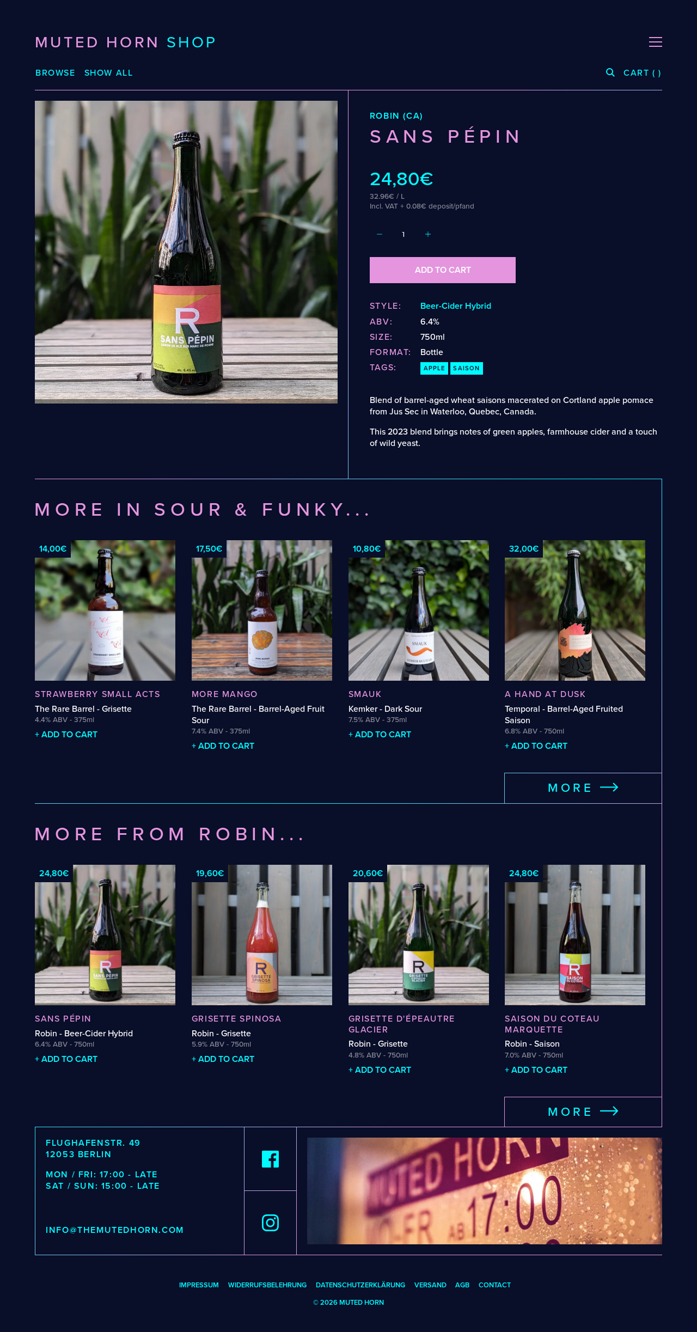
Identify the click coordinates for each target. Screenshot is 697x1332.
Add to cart (443, 270)
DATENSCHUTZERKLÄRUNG (360, 1285)
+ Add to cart (66, 734)
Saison (466, 368)
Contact (495, 1285)
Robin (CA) (396, 116)
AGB (462, 1285)
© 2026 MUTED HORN (348, 1302)
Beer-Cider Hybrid (455, 306)
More (574, 788)
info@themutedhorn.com (115, 1230)
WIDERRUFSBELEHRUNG (267, 1285)
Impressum (199, 1285)
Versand (430, 1285)
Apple (434, 368)
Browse (55, 73)
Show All (108, 73)
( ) (642, 73)
